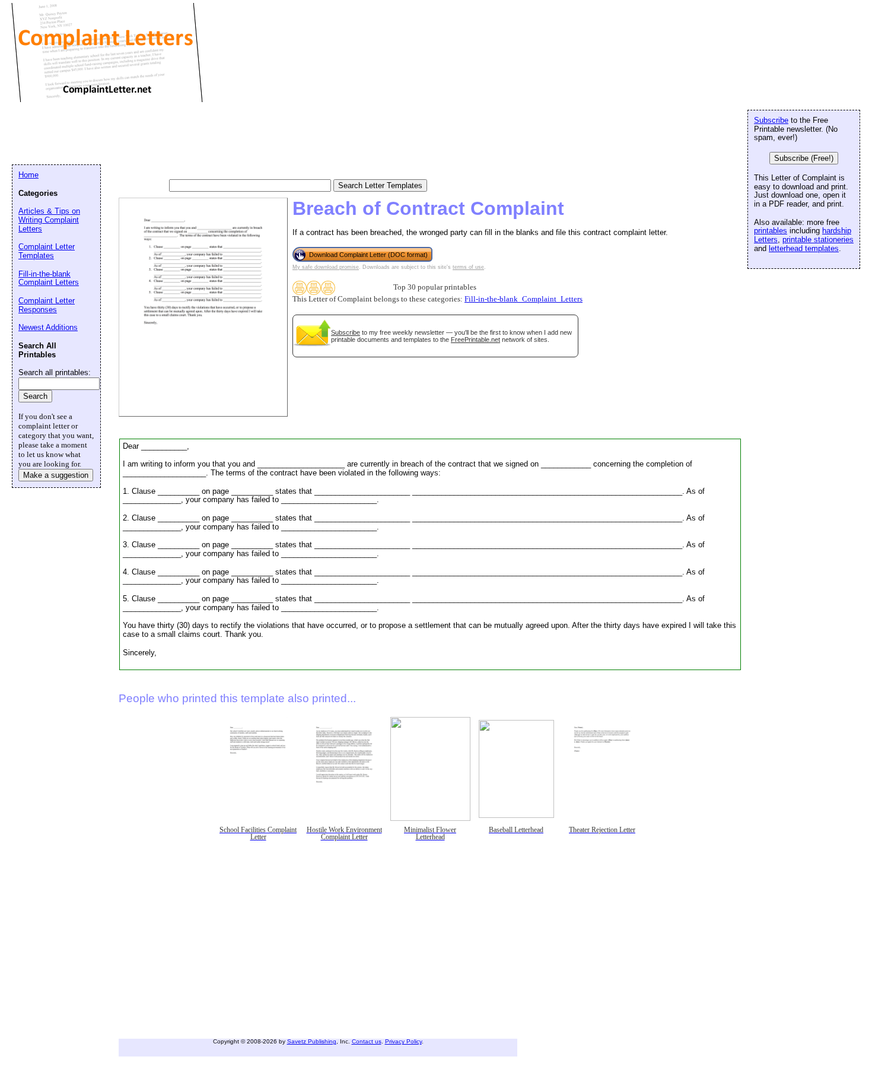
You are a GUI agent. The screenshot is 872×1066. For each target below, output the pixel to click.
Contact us (366, 1041)
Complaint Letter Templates (46, 251)
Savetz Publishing (311, 1041)
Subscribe (345, 332)
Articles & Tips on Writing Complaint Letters (49, 220)
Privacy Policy (403, 1041)
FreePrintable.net (475, 339)
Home (28, 174)
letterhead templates (804, 248)
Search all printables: (54, 372)
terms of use (468, 267)
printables (770, 230)
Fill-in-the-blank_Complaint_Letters (523, 299)
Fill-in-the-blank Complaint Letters (48, 278)
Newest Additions (48, 327)
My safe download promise (325, 267)
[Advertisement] (228, 133)
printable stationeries (818, 239)
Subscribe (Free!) (803, 158)
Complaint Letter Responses (46, 305)
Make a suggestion (55, 475)
